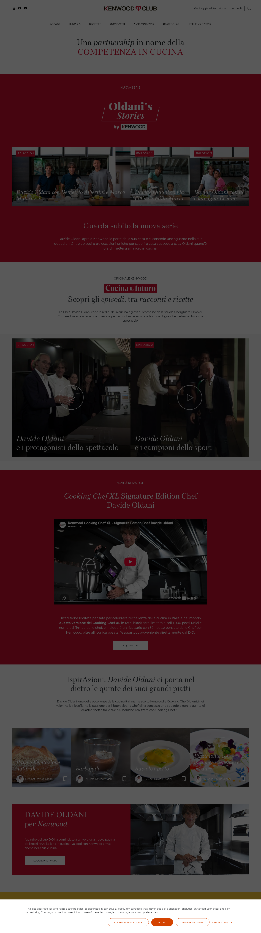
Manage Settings (192, 922)
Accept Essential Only (128, 922)
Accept (162, 922)
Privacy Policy (222, 922)
